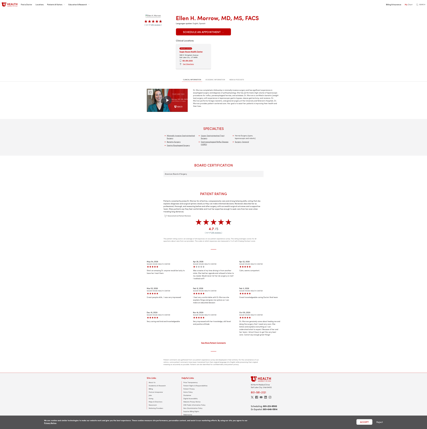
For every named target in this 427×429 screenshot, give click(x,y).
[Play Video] (167, 100)
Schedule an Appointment (202, 32)
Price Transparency (190, 382)
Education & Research (77, 4)
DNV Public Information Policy (194, 405)
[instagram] (270, 397)
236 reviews (156, 25)
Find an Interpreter (156, 392)
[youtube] (261, 397)
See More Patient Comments (213, 342)
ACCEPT (364, 421)
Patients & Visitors (54, 4)
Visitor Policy (188, 392)
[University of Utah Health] (9, 4)
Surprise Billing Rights (191, 411)
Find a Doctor (26, 4)
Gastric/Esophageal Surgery (178, 145)
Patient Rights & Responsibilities (195, 386)
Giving (151, 398)
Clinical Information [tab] (192, 80)
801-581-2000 (187, 60)
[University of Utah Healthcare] (265, 379)
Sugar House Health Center (191, 51)
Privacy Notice (50, 423)
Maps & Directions (155, 402)
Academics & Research (157, 386)
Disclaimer (187, 395)
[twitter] (252, 397)
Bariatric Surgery (174, 142)
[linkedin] (265, 397)
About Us (152, 382)
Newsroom (153, 405)
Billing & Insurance (393, 4)
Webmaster (187, 415)
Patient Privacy (189, 389)
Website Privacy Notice (191, 402)
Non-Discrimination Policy (192, 408)
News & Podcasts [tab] (236, 80)
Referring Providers (156, 408)
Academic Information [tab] (215, 80)
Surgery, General (242, 142)
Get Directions (188, 64)
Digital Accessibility (190, 398)
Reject (379, 421)
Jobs (150, 395)
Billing (151, 389)
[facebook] (256, 397)
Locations (40, 4)
